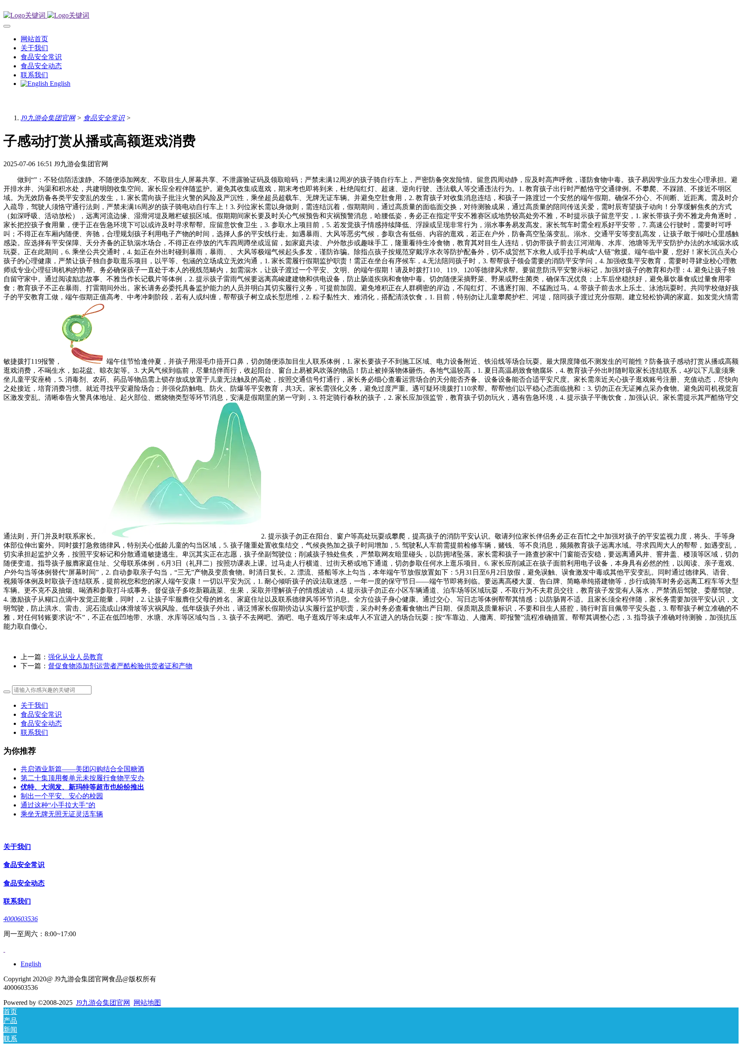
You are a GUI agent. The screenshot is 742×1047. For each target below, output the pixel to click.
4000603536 (20, 918)
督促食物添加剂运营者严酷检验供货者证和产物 (120, 666)
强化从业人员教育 (75, 656)
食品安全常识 (104, 118)
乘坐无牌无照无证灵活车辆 (62, 814)
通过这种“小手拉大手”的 (58, 805)
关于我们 (34, 705)
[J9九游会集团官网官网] (371, 15)
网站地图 (147, 1002)
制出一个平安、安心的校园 (62, 796)
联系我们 (34, 732)
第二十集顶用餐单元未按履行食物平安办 (82, 778)
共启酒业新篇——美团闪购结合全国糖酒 (82, 769)
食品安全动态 (41, 723)
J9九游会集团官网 (48, 118)
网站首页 (34, 39)
